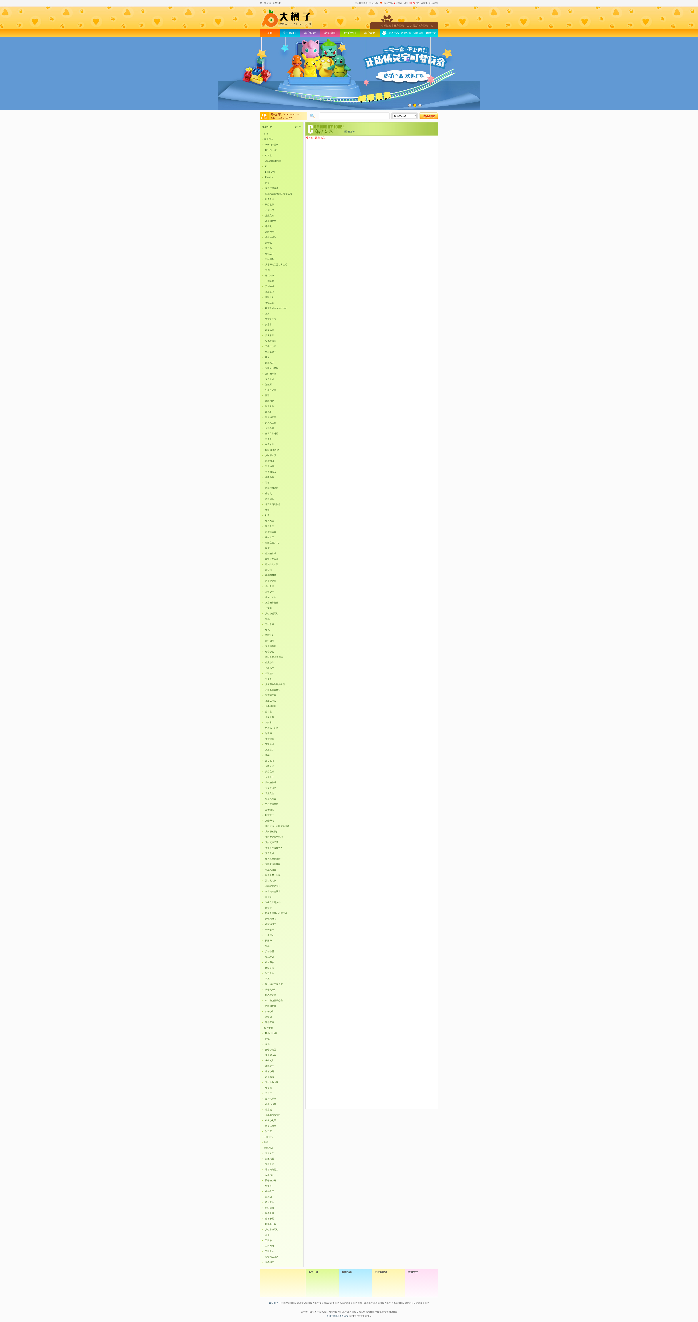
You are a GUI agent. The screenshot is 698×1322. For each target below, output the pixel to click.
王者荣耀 (269, 809)
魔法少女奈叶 (271, 559)
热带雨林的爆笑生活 (274, 684)
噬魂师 (268, 733)
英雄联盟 (269, 951)
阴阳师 (268, 940)
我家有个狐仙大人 (273, 848)
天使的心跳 (270, 782)
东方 (267, 313)
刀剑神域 (269, 286)
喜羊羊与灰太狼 (272, 1115)
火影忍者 (269, 428)
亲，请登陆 (265, 3)
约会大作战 (270, 989)
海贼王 (268, 384)
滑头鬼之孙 (270, 422)
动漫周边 (268, 139)
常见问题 (330, 33)
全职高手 (269, 668)
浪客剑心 (269, 499)
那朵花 (268, 570)
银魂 (267, 946)
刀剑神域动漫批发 (287, 1303)
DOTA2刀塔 (270, 150)
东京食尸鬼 (270, 319)
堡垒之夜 (269, 215)
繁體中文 (431, 33)
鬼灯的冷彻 (270, 373)
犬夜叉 (268, 679)
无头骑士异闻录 (272, 859)
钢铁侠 (268, 1186)
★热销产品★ (271, 144)
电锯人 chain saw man (275, 308)
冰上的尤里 (270, 221)
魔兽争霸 (269, 1218)
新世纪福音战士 (272, 891)
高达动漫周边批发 (348, 1303)
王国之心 (269, 1251)
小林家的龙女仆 (272, 886)
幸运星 (268, 897)
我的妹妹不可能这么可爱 (276, 826)
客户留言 (370, 33)
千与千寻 (269, 624)
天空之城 (269, 771)
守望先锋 (269, 744)
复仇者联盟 (270, 341)
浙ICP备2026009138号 (360, 1316)
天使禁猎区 (270, 788)
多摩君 (268, 324)
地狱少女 (269, 297)
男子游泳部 (270, 580)
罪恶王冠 (269, 1022)
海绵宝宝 (269, 1066)
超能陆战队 (270, 237)
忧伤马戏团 (270, 1126)
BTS (266, 133)
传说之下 (269, 253)
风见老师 (269, 335)
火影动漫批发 (397, 1303)
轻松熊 (268, 1087)
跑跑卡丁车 (270, 1224)
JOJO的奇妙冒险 (273, 161)
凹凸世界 (269, 204)
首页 (270, 33)
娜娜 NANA (270, 575)
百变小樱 (269, 210)
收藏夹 (424, 3)
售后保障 (370, 1312)
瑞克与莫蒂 (270, 695)
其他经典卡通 (271, 1082)
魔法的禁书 (270, 553)
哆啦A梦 (268, 1060)
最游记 (268, 1017)
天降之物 (269, 766)
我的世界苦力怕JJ (273, 837)
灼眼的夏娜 (270, 1006)
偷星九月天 (270, 799)
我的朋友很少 (271, 831)
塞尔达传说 (270, 700)
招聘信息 (418, 33)
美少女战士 (270, 531)
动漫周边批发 (390, 1312)
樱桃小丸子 (270, 1120)
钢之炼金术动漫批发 (329, 1303)
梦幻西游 (269, 1207)
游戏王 (268, 1131)
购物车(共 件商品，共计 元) (401, 3)
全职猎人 (269, 673)
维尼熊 (268, 1109)
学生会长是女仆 (272, 902)
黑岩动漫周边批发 (382, 1303)
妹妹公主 (269, 537)
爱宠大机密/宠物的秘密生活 (278, 193)
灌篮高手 (269, 362)
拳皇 (267, 1235)
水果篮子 (269, 749)
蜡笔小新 (269, 1071)
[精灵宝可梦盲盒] (349, 73)
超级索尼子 (270, 232)
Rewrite (268, 177)
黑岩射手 (269, 406)
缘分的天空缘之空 (273, 984)
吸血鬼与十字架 (272, 875)
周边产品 (394, 33)
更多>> (298, 127)
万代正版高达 (271, 804)
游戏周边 (268, 1147)
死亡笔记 (269, 760)
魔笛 (267, 548)
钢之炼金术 (270, 352)
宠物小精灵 (270, 1049)
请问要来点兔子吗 (273, 657)
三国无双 (269, 1246)
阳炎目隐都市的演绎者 (275, 913)
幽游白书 (269, 968)
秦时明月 (269, 640)
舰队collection (271, 450)
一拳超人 (269, 935)
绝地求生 (269, 1202)
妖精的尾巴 (270, 924)
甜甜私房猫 (270, 1104)
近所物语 (269, 461)
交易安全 (360, 1312)
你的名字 (269, 586)
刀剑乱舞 (269, 281)
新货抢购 (373, 3)
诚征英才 (314, 1312)
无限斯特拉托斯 (272, 864)
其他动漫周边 (271, 613)
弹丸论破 (269, 275)
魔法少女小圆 (271, 564)
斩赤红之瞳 (270, 995)
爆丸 (267, 1044)
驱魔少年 (269, 662)
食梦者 (268, 722)
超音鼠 (268, 243)
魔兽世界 (269, 1213)
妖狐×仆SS (270, 918)
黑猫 (267, 395)
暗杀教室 (269, 199)
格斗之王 (269, 1191)
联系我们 (350, 33)
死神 (267, 755)
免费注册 (276, 3)
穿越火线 (269, 1164)
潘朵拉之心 (270, 597)
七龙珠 (268, 608)
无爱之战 (269, 853)
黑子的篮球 (270, 417)
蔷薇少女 (269, 635)
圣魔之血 (269, 717)
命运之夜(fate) (271, 542)
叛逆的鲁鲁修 (271, 602)
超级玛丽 (269, 1158)
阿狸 (267, 1038)
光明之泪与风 (271, 368)
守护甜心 (269, 739)
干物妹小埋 (270, 346)
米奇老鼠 (269, 1077)
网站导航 (406, 33)
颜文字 (268, 908)
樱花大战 (269, 957)
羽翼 (267, 978)
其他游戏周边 (271, 1229)
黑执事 (268, 412)
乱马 (267, 515)
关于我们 (305, 1312)
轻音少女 (269, 651)
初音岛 (268, 248)
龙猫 (267, 510)
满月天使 (269, 526)
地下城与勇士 (271, 1169)
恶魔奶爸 (269, 330)
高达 (267, 357)
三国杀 (268, 1240)
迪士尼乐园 (270, 1055)
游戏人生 (269, 973)
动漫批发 (379, 1312)
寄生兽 (268, 439)
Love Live (269, 172)
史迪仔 (268, 1093)
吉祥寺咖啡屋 (271, 433)
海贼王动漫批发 (365, 1303)
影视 (266, 1142)
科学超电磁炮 (271, 488)
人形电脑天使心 (272, 690)
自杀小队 (269, 1011)
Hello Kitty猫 (270, 1033)
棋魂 (267, 619)
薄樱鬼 (268, 226)
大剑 (267, 270)
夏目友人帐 (270, 880)
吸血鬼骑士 (270, 869)
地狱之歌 (269, 302)
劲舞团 (268, 1197)
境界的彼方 (270, 471)
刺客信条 (269, 259)
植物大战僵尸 (271, 1256)
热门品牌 (342, 1312)
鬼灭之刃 (269, 379)
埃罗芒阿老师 (271, 188)
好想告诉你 (270, 390)
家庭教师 (269, 444)
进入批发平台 (361, 3)
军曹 (267, 482)
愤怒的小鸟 (270, 1180)
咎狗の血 (269, 477)
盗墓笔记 (269, 292)
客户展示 (310, 33)
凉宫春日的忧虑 (272, 504)
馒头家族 (269, 521)
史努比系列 (270, 1098)
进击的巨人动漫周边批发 (417, 1303)
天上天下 (269, 777)
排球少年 (269, 591)
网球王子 (269, 815)
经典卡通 (268, 1028)
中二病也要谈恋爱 (273, 1000)
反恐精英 (269, 1175)
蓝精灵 (268, 493)
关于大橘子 (290, 33)
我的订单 (433, 3)
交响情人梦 (270, 455)
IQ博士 (268, 155)
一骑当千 (269, 929)
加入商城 (351, 1312)
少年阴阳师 (270, 706)
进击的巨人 (270, 466)
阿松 (267, 183)
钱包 (267, 630)
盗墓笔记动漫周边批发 (308, 1303)
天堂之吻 (269, 793)
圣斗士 (268, 711)
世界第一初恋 (271, 728)
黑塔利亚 (269, 401)
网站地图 (333, 1312)
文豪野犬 (269, 820)
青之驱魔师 (270, 646)
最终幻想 (269, 1262)
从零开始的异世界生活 (275, 264)
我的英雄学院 (271, 842)
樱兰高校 (269, 962)
